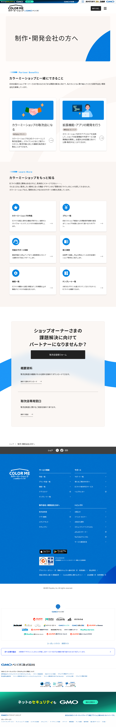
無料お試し (96, 8)
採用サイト (65, 643)
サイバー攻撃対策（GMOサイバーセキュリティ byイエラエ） (27, 676)
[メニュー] (105, 8)
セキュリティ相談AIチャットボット (66, 674)
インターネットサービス (7, 721)
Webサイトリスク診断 (50, 674)
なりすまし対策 (69, 676)
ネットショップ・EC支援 (22, 721)
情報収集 (71, 721)
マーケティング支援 (55, 721)
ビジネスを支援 (35, 721)
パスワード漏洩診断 (38, 674)
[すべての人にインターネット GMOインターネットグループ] (100, 1)
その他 (103, 721)
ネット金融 (79, 721)
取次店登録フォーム (58, 354)
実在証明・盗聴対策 (6, 676)
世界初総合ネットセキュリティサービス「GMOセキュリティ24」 (16, 674)
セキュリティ (44, 721)
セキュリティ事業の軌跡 (81, 676)
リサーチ (64, 721)
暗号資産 (86, 721)
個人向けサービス (95, 721)
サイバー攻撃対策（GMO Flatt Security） (54, 676)
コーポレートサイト (53, 643)
